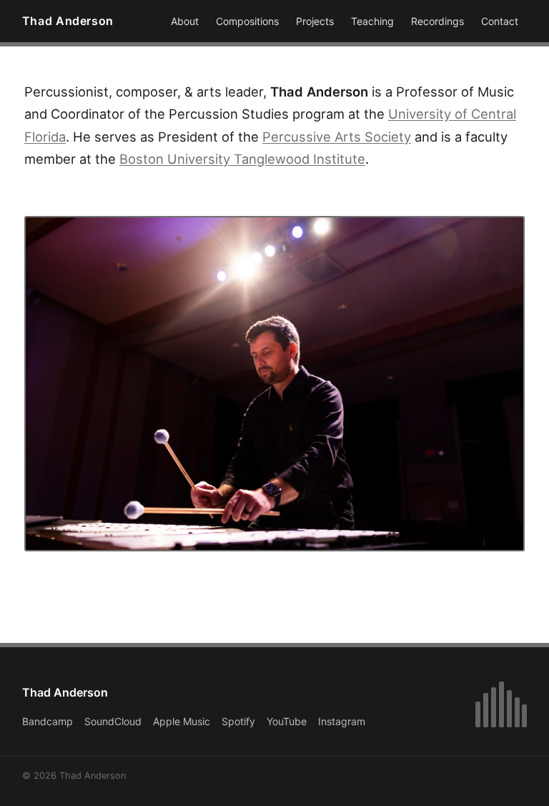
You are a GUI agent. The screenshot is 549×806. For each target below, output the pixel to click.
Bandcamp (47, 721)
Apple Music (181, 721)
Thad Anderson (68, 21)
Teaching (372, 21)
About (185, 21)
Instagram (341, 721)
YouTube (287, 721)
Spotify (238, 721)
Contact (499, 21)
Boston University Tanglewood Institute (242, 159)
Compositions (247, 21)
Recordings (437, 21)
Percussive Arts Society (336, 136)
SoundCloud (113, 721)
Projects (315, 21)
